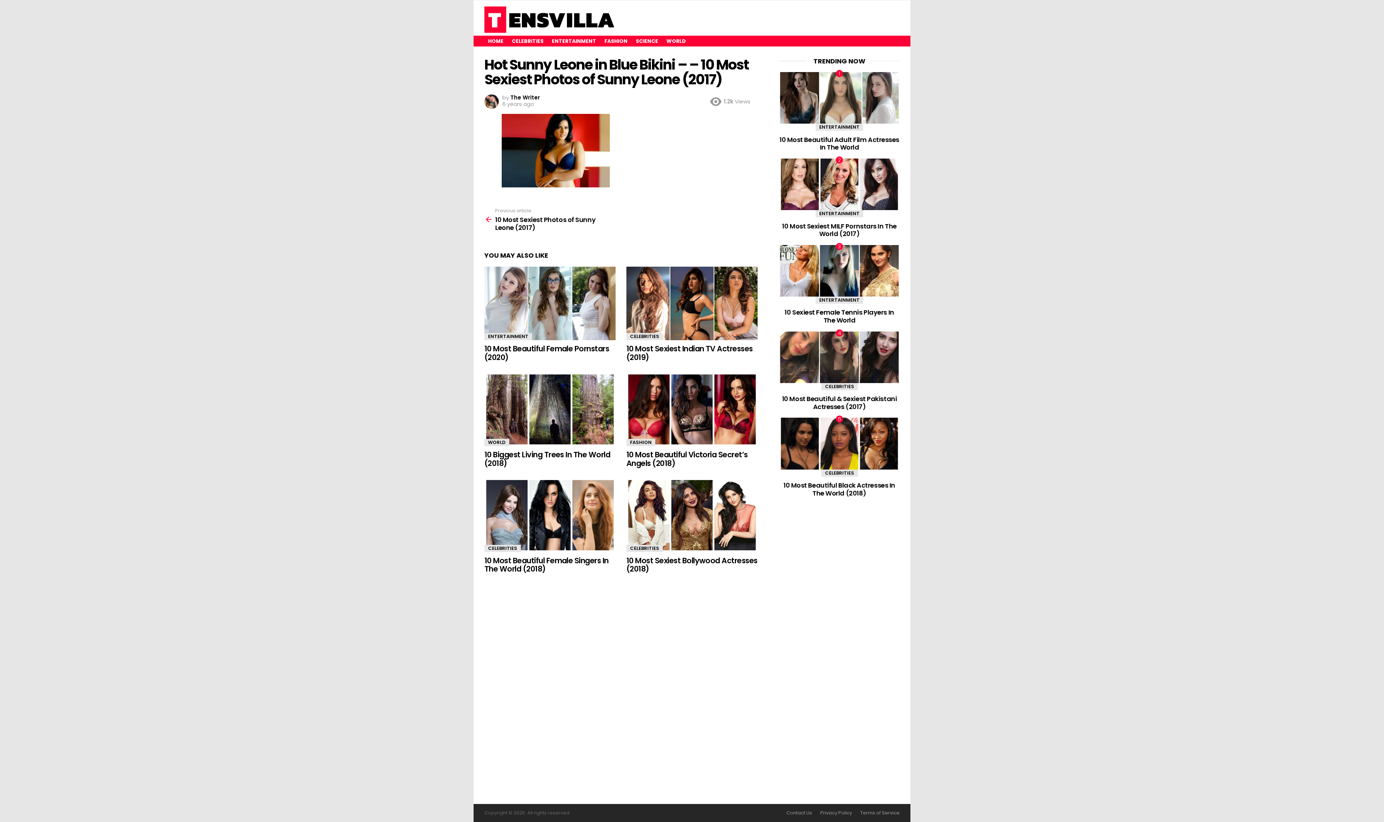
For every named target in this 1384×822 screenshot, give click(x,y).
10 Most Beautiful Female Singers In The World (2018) (546, 564)
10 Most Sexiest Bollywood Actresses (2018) (692, 564)
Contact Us (799, 813)
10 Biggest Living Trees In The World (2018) (547, 458)
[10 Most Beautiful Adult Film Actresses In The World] (839, 98)
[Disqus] (621, 689)
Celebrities (528, 41)
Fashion (615, 41)
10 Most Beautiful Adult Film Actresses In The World (839, 143)
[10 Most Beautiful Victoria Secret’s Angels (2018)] (692, 409)
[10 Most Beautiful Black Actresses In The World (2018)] (839, 443)
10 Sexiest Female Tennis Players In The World (839, 316)
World (676, 41)
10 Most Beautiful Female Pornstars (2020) (546, 353)
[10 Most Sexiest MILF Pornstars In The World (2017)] (839, 184)
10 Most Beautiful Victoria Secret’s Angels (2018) (687, 458)
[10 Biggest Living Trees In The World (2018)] (550, 409)
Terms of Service (880, 813)
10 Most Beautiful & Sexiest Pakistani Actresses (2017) (839, 402)
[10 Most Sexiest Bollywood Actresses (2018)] (692, 515)
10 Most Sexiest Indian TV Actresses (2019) (689, 353)
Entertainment (574, 41)
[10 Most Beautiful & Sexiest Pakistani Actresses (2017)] (839, 357)
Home (496, 41)
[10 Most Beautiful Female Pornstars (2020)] (550, 304)
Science (647, 41)
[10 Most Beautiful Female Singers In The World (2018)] (550, 515)
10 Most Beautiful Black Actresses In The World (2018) (839, 489)
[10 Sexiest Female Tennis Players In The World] (839, 271)
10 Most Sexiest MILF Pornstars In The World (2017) (839, 230)
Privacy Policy (836, 813)
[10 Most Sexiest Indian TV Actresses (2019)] (692, 304)
